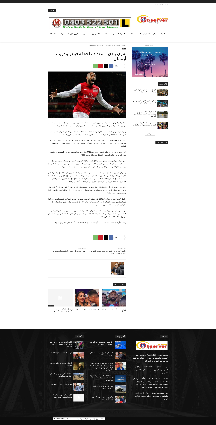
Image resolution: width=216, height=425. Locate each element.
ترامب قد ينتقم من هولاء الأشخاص (61, 352)
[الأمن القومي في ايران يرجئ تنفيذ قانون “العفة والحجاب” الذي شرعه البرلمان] (78, 345)
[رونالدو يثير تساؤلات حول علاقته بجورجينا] (87, 297)
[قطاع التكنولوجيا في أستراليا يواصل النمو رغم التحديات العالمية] (162, 103)
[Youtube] (154, 1)
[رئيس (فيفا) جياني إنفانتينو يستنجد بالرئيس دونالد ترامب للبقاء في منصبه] (60, 297)
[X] (160, 1)
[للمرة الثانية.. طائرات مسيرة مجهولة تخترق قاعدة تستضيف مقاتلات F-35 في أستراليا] (120, 378)
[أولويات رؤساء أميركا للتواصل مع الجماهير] (78, 366)
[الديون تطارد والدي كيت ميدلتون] (78, 387)
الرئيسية (124, 45)
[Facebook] (166, 1)
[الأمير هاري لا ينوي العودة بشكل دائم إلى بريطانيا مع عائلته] (120, 355)
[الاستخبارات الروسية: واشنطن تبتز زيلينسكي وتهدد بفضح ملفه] (78, 398)
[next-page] (120, 316)
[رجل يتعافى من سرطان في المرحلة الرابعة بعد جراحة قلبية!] (120, 345)
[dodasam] (117, 268)
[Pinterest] (100, 66)
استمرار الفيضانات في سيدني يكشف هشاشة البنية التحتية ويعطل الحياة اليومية (144, 114)
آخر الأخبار (77, 305)
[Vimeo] (157, 1)
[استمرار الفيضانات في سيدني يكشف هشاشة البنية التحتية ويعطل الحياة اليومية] (162, 114)
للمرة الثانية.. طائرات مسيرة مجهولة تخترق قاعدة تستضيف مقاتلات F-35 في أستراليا (102, 378)
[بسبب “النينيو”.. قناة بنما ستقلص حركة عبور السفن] (120, 389)
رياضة (118, 45)
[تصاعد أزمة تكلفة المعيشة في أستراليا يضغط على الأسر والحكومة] (162, 125)
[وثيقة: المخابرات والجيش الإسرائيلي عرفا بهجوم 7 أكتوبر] (78, 376)
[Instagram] (163, 1)
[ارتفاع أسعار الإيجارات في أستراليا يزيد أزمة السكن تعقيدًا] (162, 92)
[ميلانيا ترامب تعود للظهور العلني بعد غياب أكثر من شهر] (120, 399)
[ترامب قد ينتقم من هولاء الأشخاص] (78, 355)
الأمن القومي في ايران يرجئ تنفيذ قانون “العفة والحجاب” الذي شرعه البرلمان (61, 344)
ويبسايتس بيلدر (74, 418)
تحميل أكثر (150, 134)
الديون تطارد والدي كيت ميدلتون (61, 384)
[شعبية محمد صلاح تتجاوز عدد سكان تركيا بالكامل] (114, 297)
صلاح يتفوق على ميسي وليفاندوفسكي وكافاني (69, 251)
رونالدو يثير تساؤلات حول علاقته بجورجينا (87, 309)
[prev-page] (124, 316)
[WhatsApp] (95, 66)
